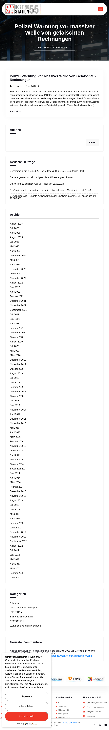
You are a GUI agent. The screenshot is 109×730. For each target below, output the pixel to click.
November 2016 (18, 423)
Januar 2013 (16, 528)
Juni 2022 (15, 287)
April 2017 (15, 414)
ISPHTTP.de (16, 612)
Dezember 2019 (18, 360)
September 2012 (18, 541)
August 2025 (16, 237)
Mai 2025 (14, 246)
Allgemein (15, 603)
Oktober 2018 (17, 396)
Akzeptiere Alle (26, 716)
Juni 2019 (15, 382)
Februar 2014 (17, 487)
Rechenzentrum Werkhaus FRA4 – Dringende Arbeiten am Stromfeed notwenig (52, 656)
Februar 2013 (17, 523)
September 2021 (18, 310)
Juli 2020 (14, 346)
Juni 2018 (15, 405)
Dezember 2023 (18, 269)
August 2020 (16, 342)
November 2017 (18, 410)
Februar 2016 (17, 441)
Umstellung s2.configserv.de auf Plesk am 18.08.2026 (37, 184)
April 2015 (15, 455)
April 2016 (15, 432)
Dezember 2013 (18, 491)
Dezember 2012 (18, 532)
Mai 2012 (14, 559)
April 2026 (15, 233)
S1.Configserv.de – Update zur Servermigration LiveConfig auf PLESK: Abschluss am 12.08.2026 (53, 197)
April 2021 (15, 323)
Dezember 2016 (18, 419)
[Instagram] (94, 725)
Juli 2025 (14, 242)
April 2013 (15, 519)
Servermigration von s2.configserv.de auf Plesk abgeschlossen (41, 177)
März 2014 (15, 482)
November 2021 (18, 305)
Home (40, 47)
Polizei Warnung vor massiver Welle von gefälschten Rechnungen (53, 78)
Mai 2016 (14, 428)
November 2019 (18, 364)
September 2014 (18, 469)
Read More (15, 111)
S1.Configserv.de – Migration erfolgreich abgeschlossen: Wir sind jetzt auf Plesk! (50, 190)
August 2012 (16, 546)
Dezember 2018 (18, 392)
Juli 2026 (14, 228)
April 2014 (15, 478)
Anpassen (27, 696)
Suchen (15, 130)
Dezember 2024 (18, 255)
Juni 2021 (15, 319)
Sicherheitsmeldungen (21, 617)
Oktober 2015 (17, 450)
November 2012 (18, 537)
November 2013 (18, 496)
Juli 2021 (14, 314)
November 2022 (18, 278)
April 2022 (15, 292)
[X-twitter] (100, 725)
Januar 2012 (16, 577)
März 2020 (15, 355)
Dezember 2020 (18, 333)
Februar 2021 (17, 328)
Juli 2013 (14, 505)
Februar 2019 (17, 387)
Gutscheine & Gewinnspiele (24, 608)
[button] (100, 9)
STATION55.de (17, 621)
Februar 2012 (17, 573)
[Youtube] (105, 725)
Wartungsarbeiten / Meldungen (25, 626)
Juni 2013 (15, 509)
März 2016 (15, 437)
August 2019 (16, 373)
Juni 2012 (15, 555)
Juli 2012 (14, 550)
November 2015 (18, 446)
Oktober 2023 (17, 274)
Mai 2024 (14, 260)
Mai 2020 (14, 351)
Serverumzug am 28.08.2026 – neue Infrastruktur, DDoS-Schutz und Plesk (47, 171)
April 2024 (15, 265)
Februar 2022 (17, 296)
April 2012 (15, 564)
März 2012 (15, 568)
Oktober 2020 (17, 337)
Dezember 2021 (18, 301)
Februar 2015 (17, 460)
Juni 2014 (15, 473)
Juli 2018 (14, 401)
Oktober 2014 (17, 464)
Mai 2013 (14, 514)
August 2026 (16, 224)
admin (19, 86)
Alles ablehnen (26, 706)
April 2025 (15, 251)
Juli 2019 (14, 378)
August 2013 (16, 500)
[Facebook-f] (88, 725)
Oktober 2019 (17, 369)
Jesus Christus (69, 722)
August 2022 (16, 283)
